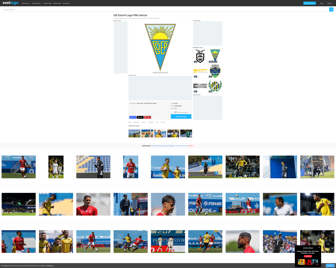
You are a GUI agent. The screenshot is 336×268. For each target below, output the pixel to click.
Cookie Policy (50, 265)
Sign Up (329, 3)
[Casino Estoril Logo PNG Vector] (200, 86)
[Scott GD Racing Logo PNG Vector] (200, 71)
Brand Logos (25, 3)
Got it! (330, 265)
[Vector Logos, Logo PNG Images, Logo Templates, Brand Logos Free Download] (11, 3)
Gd (157, 122)
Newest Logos (57, 3)
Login (321, 3)
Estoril (163, 122)
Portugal (151, 122)
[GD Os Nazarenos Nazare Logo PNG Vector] (200, 56)
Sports (144, 122)
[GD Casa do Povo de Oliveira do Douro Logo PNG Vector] (215, 86)
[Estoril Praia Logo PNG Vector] (215, 56)
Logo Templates (36, 3)
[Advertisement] (121, 47)
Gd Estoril (136, 122)
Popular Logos (47, 3)
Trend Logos (66, 3)
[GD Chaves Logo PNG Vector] (215, 71)
